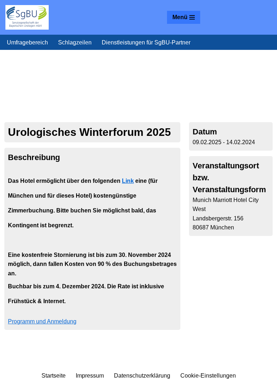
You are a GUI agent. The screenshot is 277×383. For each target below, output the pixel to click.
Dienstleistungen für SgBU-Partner (146, 42)
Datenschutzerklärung (142, 376)
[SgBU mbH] (27, 17)
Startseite (53, 376)
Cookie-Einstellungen (208, 376)
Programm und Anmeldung (42, 321)
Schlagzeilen (75, 42)
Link (128, 181)
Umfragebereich (27, 42)
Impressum (90, 376)
